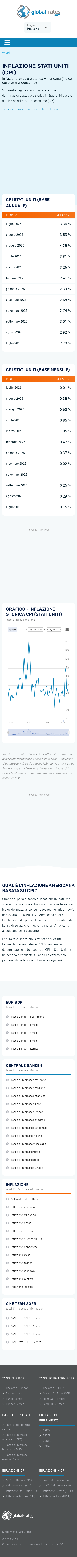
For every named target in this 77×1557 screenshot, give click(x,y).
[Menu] (7, 42)
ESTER (47, 1435)
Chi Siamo (25, 1531)
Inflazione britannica (23, 1215)
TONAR (47, 1446)
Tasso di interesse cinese (26, 1104)
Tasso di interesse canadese (28, 1120)
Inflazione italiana (22, 1263)
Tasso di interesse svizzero (27, 1167)
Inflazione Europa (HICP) (58, 1491)
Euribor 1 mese (15, 1393)
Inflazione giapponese (24, 1247)
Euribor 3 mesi (14, 1398)
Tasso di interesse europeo (27, 1112)
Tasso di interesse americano (28, 1080)
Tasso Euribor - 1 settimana (27, 1016)
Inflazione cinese (21, 1223)
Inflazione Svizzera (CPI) (21, 1496)
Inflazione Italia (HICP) (56, 1496)
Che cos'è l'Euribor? (17, 1388)
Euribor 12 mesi (15, 1404)
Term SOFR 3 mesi (54, 1404)
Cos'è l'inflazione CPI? (19, 1480)
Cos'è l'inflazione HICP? (57, 1485)
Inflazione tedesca (22, 1287)
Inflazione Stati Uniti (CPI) (21, 1491)
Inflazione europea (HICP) (26, 1239)
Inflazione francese (22, 1231)
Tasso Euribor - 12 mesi (25, 1048)
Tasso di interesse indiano (26, 1136)
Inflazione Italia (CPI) (18, 1485)
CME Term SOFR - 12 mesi (26, 1342)
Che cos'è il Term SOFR (56, 1393)
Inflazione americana (23, 1207)
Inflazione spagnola (23, 1271)
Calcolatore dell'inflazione (26, 1199)
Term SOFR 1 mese (54, 1398)
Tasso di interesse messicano (28, 1144)
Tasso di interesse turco (25, 1160)
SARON (47, 1430)
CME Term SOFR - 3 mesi (25, 1326)
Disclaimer (8, 1531)
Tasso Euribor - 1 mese (24, 1025)
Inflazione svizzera (22, 1279)
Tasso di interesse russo (25, 1152)
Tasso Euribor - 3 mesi (24, 1032)
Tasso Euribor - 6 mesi (24, 1040)
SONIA (47, 1440)
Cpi (8, 52)
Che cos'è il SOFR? (53, 1388)
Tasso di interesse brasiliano (28, 1088)
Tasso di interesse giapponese (29, 1128)
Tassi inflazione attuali (56, 1480)
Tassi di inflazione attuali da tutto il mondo (31, 109)
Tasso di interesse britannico (28, 1096)
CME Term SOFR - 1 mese (26, 1318)
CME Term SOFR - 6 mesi (25, 1334)
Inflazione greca (20, 1255)
